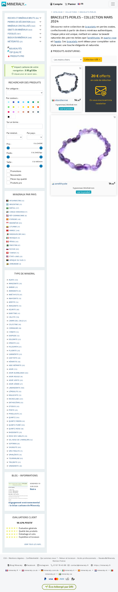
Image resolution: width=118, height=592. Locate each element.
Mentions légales (16, 558)
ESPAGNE (14, 219)
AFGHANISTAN (16, 200)
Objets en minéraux (20, 29)
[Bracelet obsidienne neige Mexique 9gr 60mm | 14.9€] (66, 81)
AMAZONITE (15, 283)
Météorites (15, 41)
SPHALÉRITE (15, 454)
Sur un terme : (13, 122)
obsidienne (61, 99)
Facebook (30, 565)
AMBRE (13, 287)
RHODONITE (15, 432)
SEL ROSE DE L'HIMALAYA (21, 440)
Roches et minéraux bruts (23, 18)
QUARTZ (14, 417)
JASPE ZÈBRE (16, 384)
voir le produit (66, 108)
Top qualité (14, 52)
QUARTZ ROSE (16, 428)
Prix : (9, 144)
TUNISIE (14, 253)
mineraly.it (69, 570)
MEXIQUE (14, 238)
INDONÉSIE (15, 223)
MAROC (14, 230)
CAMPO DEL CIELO (17, 321)
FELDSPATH (15, 347)
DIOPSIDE (14, 335)
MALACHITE (15, 395)
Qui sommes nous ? (48, 558)
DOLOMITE (15, 339)
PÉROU (13, 241)
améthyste (60, 183)
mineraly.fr (13, 570)
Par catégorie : (12, 88)
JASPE (13, 369)
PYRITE (13, 410)
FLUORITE (14, 350)
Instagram (44, 565)
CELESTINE (15, 324)
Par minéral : (12, 133)
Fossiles (14, 33)
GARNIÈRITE (15, 354)
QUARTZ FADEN (17, 421)
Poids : (10, 153)
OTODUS (14, 406)
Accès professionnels (87, 558)
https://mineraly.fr (102, 565)
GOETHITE (14, 358)
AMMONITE (15, 291)
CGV (5, 558)
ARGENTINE (15, 204)
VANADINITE (15, 466)
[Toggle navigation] (113, 4)
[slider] (8, 147)
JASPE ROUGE (16, 376)
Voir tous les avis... (33, 544)
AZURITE (14, 309)
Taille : (9, 162)
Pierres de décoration (21, 21)
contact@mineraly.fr (80, 565)
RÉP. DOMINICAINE (18, 215)
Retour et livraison (67, 558)
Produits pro (17, 56)
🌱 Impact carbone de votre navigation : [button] (24, 70)
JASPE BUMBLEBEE (18, 373)
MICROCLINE (16, 399)
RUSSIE (14, 249)
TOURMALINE (16, 458)
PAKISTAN (14, 245)
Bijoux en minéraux (20, 37)
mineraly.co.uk (31, 570)
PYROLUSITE (15, 414)
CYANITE (14, 332)
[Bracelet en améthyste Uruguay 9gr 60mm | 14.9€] (83, 147)
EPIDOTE (14, 343)
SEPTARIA (14, 443)
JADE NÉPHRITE (17, 365)
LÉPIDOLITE (15, 391)
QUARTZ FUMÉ (17, 425)
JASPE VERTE (16, 380)
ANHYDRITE (15, 298)
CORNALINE (15, 328)
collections (71, 12)
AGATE (13, 280)
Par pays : (31, 133)
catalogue (58, 12)
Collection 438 (91, 59)
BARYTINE (14, 313)
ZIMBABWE (15, 264)
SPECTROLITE (15, 451)
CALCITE (14, 317)
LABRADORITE (16, 388)
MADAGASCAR (17, 234)
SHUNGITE (15, 447)
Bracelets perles (88, 12)
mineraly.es (86, 570)
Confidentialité (32, 558)
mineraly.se (66, 574)
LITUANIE (14, 226)
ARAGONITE (15, 306)
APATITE (13, 302)
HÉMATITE (14, 361)
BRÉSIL (14, 208)
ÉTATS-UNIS (15, 256)
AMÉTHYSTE (15, 294)
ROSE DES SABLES (18, 436)
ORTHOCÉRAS (16, 402)
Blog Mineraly (15, 565)
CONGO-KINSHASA (18, 212)
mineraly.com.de (51, 570)
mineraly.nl (102, 570)
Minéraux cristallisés (21, 25)
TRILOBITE (15, 462)
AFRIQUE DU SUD (17, 260)
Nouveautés (15, 48)
